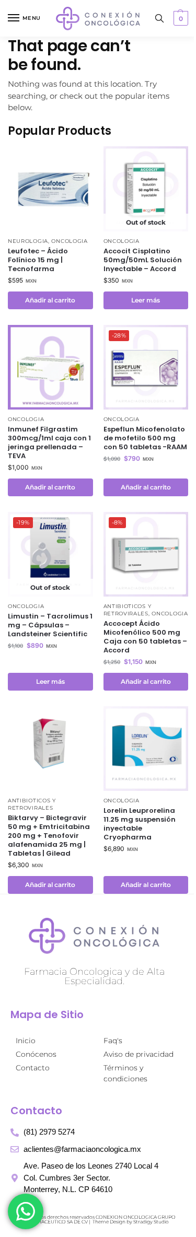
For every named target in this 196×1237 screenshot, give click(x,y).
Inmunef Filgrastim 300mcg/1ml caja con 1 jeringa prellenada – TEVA (49, 443)
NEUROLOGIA (28, 241)
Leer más (145, 300)
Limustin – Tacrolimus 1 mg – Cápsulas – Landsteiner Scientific (50, 625)
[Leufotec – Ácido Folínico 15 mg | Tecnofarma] (50, 188)
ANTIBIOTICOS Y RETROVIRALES (127, 610)
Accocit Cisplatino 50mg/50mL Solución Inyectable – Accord (142, 260)
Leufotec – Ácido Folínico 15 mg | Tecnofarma (38, 260)
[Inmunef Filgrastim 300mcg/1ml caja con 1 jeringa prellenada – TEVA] (50, 367)
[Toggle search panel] (159, 18)
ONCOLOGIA (69, 241)
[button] (179, 18)
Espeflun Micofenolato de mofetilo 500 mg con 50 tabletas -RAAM (145, 438)
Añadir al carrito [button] (50, 300)
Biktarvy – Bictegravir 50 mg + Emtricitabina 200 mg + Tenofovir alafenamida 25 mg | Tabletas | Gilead (49, 836)
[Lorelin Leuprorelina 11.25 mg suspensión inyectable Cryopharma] (146, 748)
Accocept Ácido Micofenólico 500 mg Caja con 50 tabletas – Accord (145, 637)
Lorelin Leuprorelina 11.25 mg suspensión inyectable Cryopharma (139, 824)
